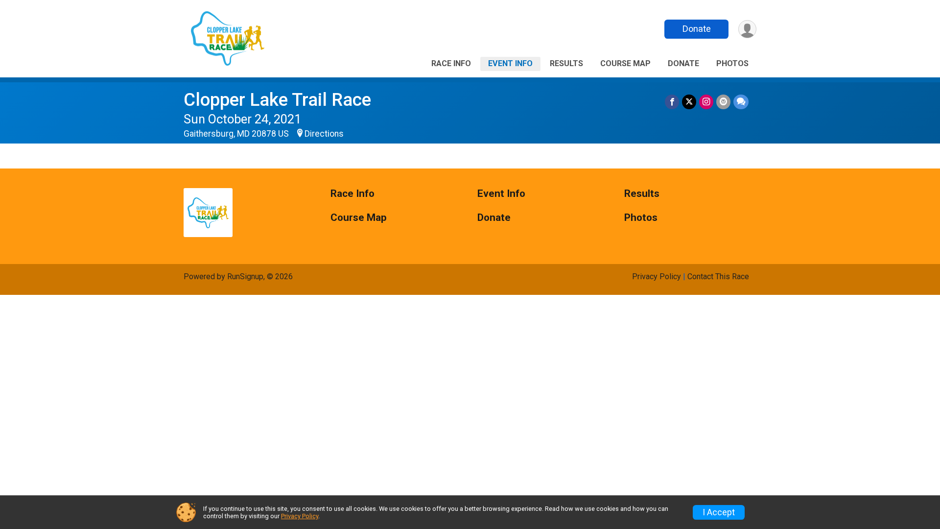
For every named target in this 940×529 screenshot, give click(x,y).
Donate (696, 29)
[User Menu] (747, 29)
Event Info (510, 63)
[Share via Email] (723, 102)
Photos (732, 63)
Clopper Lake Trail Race (277, 99)
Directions (324, 134)
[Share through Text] (741, 102)
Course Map (625, 63)
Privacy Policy (656, 276)
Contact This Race (718, 276)
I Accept (719, 512)
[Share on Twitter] (689, 102)
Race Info (451, 63)
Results (566, 63)
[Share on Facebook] (672, 102)
